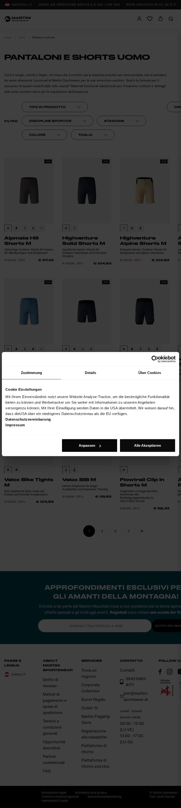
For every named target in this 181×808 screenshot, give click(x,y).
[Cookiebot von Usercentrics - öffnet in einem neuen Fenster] (155, 358)
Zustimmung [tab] (31, 372)
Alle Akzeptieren (147, 445)
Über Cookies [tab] (149, 372)
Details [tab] (90, 372)
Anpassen (87, 445)
